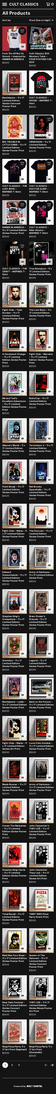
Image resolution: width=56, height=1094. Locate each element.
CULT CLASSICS (23, 4)
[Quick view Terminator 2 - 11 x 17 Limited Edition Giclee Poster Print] (49, 438)
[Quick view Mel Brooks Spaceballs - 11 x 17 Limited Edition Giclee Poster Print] (49, 480)
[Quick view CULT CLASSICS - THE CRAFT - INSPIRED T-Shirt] (22, 262)
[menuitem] (28, 20)
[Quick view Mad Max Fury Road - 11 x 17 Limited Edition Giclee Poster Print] (22, 948)
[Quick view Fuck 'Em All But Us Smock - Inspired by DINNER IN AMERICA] (22, 46)
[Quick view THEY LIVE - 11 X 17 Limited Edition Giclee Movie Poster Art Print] (49, 995)
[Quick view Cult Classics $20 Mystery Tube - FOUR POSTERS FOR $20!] (49, 46)
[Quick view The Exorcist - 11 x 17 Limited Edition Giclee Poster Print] (49, 524)
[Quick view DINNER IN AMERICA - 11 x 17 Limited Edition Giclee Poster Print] (22, 220)
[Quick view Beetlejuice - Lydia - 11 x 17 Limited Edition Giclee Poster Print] (22, 695)
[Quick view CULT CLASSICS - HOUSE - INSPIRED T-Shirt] (49, 91)
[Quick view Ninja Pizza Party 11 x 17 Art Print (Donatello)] (49, 1040)
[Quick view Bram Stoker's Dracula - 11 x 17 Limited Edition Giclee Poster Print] (49, 609)
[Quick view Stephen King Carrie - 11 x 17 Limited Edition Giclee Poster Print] (22, 863)
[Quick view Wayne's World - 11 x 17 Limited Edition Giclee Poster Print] (22, 438)
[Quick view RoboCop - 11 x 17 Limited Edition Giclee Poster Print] (49, 391)
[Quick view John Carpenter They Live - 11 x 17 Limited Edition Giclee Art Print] (49, 863)
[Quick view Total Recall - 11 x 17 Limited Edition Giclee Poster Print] (22, 907)
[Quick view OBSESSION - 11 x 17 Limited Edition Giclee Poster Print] (49, 135)
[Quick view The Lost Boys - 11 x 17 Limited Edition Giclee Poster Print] (49, 303)
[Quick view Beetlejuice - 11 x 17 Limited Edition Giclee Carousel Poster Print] (22, 91)
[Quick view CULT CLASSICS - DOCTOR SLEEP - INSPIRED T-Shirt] (49, 179)
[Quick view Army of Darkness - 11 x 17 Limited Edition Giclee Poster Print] (49, 777)
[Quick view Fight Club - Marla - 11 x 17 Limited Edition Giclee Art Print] (22, 736)
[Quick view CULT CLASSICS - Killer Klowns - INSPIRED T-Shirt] (49, 220)
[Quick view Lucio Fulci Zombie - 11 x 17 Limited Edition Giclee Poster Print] (49, 736)
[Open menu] (4, 4)
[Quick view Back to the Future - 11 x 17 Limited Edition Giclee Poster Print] (49, 695)
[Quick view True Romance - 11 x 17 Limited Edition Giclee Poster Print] (49, 262)
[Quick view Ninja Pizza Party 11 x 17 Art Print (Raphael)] (22, 1040)
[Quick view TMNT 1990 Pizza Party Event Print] (49, 907)
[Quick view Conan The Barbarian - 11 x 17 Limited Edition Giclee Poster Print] (22, 819)
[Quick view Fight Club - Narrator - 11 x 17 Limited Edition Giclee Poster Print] (49, 347)
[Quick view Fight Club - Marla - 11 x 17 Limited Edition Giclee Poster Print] (22, 524)
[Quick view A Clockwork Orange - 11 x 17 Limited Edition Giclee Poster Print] (22, 347)
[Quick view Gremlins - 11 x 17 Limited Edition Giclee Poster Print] (22, 653)
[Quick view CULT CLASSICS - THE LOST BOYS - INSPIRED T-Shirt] (22, 179)
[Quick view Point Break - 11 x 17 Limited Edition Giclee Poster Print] (22, 480)
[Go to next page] (52, 1065)
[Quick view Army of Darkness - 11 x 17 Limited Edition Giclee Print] (49, 565)
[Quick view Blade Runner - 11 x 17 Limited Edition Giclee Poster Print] (22, 777)
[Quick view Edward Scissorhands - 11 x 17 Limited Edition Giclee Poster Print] (22, 565)
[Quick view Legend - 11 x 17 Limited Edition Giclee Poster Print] (49, 653)
